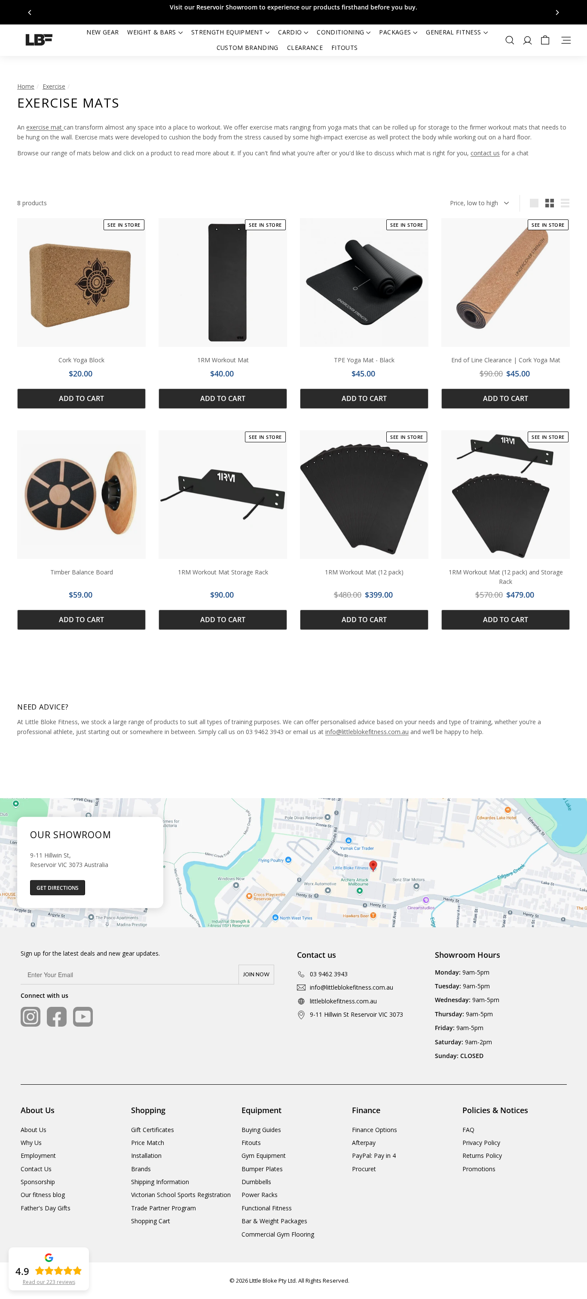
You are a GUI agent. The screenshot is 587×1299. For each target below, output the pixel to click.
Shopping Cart (150, 1221)
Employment (38, 1155)
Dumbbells (256, 1182)
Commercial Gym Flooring (278, 1234)
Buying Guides (261, 1130)
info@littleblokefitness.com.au (367, 732)
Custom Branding (247, 47)
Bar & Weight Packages (274, 1221)
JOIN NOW (256, 974)
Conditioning (340, 32)
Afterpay (364, 1143)
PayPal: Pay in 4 (374, 1155)
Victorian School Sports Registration (181, 1195)
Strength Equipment (227, 32)
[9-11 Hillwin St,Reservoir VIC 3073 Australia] (293, 862)
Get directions (58, 888)
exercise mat (45, 127)
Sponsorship (38, 1182)
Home (25, 86)
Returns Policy (482, 1155)
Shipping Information (160, 1182)
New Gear (102, 32)
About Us (33, 1130)
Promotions (478, 1169)
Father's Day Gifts (45, 1208)
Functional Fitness (267, 1208)
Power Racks (260, 1195)
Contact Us (36, 1169)
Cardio (290, 32)
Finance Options (374, 1130)
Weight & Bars (151, 32)
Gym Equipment (264, 1155)
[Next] (557, 12)
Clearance (305, 47)
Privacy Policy (481, 1143)
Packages (395, 32)
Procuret (364, 1169)
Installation (146, 1155)
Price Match (147, 1143)
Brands (141, 1169)
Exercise (54, 86)
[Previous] (30, 12)
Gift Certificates (152, 1130)
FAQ (468, 1130)
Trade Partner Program (163, 1208)
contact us (485, 153)
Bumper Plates (262, 1169)
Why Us (31, 1143)
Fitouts (344, 47)
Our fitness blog (43, 1195)
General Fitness (453, 32)
